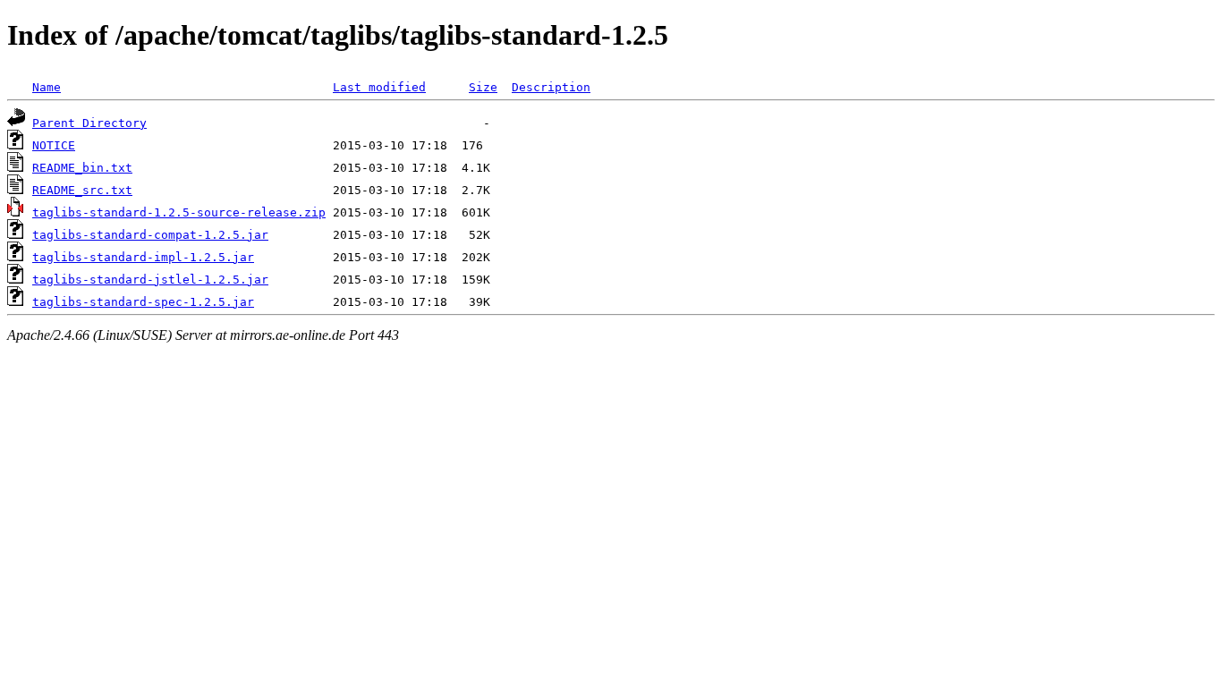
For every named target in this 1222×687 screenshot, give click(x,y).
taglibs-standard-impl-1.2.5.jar (143, 257)
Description (551, 87)
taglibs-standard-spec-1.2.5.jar (143, 302)
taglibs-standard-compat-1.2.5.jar (150, 235)
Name (46, 87)
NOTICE (53, 145)
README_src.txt (82, 190)
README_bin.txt (82, 167)
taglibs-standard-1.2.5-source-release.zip (179, 212)
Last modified (379, 87)
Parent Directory (89, 123)
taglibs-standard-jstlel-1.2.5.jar (150, 279)
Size (483, 87)
